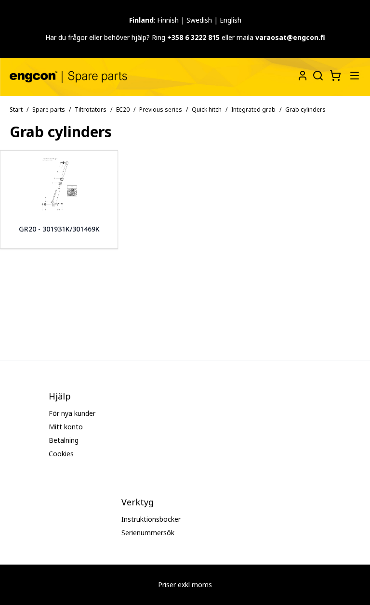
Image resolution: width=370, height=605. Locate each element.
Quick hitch (207, 109)
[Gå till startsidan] (68, 77)
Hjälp (60, 396)
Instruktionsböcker (151, 519)
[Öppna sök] (317, 74)
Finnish (168, 20)
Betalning (64, 440)
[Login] (302, 75)
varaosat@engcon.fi (290, 37)
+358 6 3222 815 (193, 37)
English (230, 20)
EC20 (123, 109)
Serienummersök (147, 532)
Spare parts (48, 109)
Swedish (199, 20)
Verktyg (137, 502)
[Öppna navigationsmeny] (354, 75)
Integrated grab (253, 109)
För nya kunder (72, 413)
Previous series (160, 109)
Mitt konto (66, 426)
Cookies (61, 453)
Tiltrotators (90, 109)
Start (16, 109)
